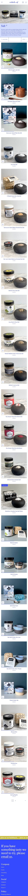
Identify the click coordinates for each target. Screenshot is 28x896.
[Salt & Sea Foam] (14, 591)
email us (6, 857)
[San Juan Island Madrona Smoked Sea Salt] (14, 245)
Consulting (4, 872)
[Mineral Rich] (14, 717)
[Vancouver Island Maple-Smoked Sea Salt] (14, 213)
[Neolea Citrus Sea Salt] (14, 276)
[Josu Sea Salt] (14, 150)
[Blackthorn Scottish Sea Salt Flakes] (14, 497)
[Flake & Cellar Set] (14, 686)
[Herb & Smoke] (14, 560)
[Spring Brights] (14, 780)
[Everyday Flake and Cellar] (14, 87)
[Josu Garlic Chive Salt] (14, 308)
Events (2, 870)
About (2, 867)
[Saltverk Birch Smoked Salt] (14, 465)
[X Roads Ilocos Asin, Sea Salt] (14, 182)
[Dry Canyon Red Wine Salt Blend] (14, 434)
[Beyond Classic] (14, 528)
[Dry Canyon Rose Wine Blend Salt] (14, 402)
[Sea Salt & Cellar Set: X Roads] (14, 654)
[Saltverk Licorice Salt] (14, 371)
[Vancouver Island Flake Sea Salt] (14, 118)
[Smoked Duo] (14, 749)
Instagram (3, 882)
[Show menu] (1, 2)
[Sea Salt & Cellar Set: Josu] (14, 623)
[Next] (21, 800)
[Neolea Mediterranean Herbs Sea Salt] (14, 339)
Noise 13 (3, 887)
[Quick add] (3, 66)
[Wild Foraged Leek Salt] (14, 55)
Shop (2, 875)
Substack (3, 885)
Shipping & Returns (6, 894)
